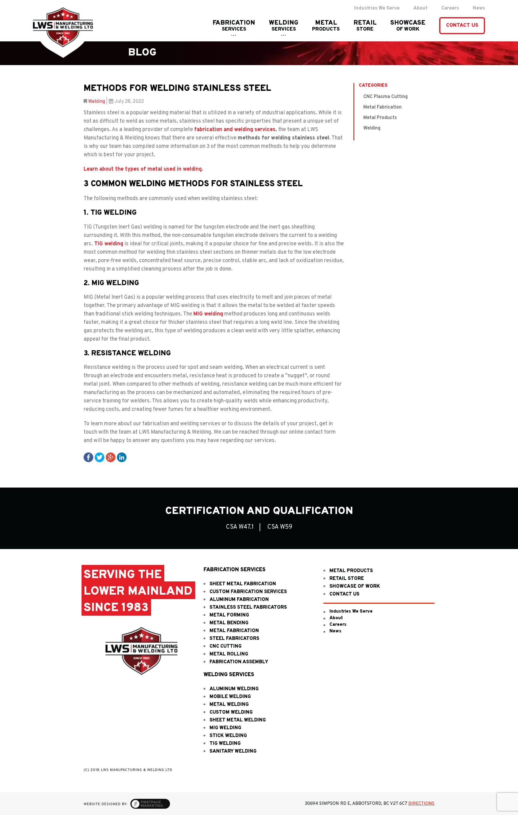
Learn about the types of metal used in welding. (143, 169)
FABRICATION (234, 26)
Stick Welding (228, 736)
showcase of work (354, 587)
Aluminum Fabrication (239, 600)
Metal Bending (229, 623)
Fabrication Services (235, 570)
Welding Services (229, 675)
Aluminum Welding (234, 689)
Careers (338, 625)
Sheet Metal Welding (238, 720)
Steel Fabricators (234, 639)
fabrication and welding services (234, 129)
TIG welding (108, 243)
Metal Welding (229, 705)
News (335, 631)
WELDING (283, 26)
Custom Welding (231, 712)
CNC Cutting (226, 646)
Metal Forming (229, 615)
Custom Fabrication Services (248, 592)
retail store (346, 579)
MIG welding (208, 314)
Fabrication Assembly (239, 662)
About (336, 618)
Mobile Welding (230, 697)
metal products (351, 571)
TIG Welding (225, 744)
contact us (344, 594)
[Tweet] (99, 457)
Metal (326, 26)
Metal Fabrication (382, 107)
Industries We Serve (351, 611)
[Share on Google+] (110, 457)
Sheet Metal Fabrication (243, 584)
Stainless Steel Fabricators (248, 608)
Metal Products (380, 118)
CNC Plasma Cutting (385, 97)
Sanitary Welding (233, 751)
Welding (96, 102)
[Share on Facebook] (88, 457)
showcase (407, 26)
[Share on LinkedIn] (122, 457)
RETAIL (365, 26)
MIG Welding (225, 728)
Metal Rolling (229, 654)
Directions (421, 804)
